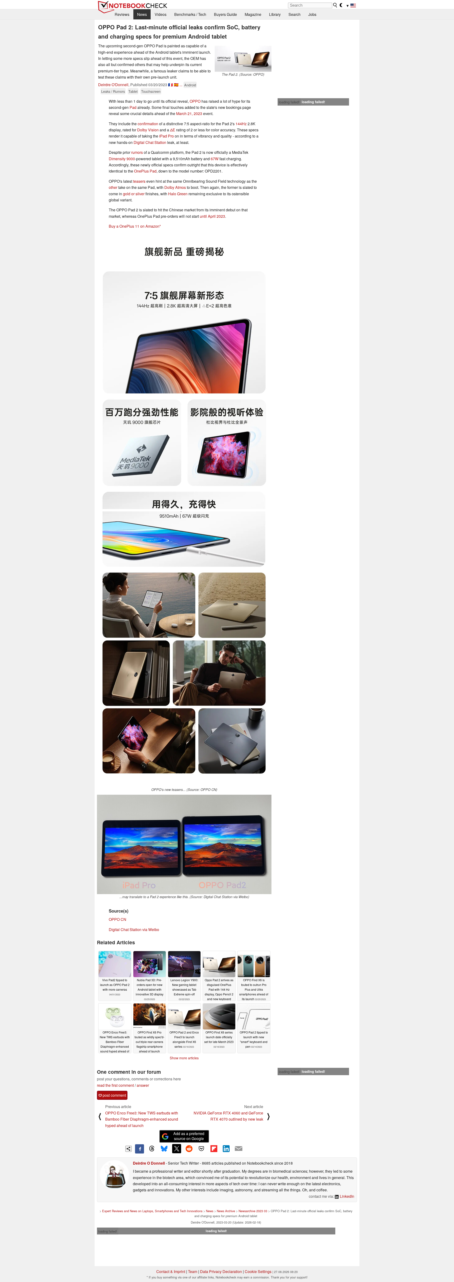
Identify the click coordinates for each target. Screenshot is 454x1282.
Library (275, 14)
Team (192, 1271)
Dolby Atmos (175, 187)
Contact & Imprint (170, 1271)
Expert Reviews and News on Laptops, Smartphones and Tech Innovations (152, 1211)
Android (190, 84)
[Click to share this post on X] (176, 1148)
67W (214, 158)
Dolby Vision (148, 130)
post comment (114, 1095)
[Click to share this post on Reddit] (188, 1148)
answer (143, 1085)
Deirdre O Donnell (149, 1163)
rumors (137, 152)
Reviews (122, 14)
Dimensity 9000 (122, 158)
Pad (133, 107)
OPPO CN (117, 919)
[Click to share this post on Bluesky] (164, 1148)
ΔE (172, 130)
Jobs (312, 14)
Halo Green (178, 193)
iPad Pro (166, 136)
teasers (139, 181)
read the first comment (115, 1085)
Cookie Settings (258, 1271)
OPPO (195, 101)
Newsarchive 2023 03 (253, 1211)
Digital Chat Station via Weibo (134, 929)
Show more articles (184, 1058)
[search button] (335, 5)
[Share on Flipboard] (213, 1148)
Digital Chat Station (150, 142)
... (180, 84)
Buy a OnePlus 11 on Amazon (134, 226)
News (142, 14)
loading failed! (289, 102)
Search (294, 14)
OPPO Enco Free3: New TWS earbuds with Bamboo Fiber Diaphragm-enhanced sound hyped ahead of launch (141, 1119)
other (113, 187)
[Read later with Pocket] (201, 1148)
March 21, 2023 (189, 113)
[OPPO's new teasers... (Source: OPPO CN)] (184, 649)
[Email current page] (238, 1148)
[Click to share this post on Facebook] (139, 1148)
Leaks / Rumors (113, 91)
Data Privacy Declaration (221, 1271)
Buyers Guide (225, 14)
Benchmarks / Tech (190, 14)
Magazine (253, 14)
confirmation (148, 123)
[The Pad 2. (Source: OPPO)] (243, 57)
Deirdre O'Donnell (113, 84)
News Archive (226, 1211)
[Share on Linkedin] (226, 1148)
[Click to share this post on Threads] (151, 1148)
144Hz (241, 123)
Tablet (133, 91)
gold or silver (133, 193)
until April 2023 (212, 216)
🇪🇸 (176, 84)
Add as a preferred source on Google (188, 1136)
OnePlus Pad (145, 171)
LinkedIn (346, 1196)
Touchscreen (151, 91)
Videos (160, 14)
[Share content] (128, 1149)
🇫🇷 (170, 84)
